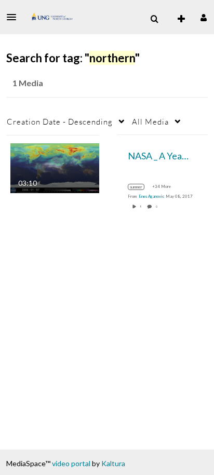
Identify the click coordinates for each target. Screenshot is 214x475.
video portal (71, 463)
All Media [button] (150, 121)
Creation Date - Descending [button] (60, 121)
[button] (14, 17)
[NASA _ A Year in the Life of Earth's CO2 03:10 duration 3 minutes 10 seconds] (54, 166)
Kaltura (113, 463)
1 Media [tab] (27, 83)
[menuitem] (154, 19)
